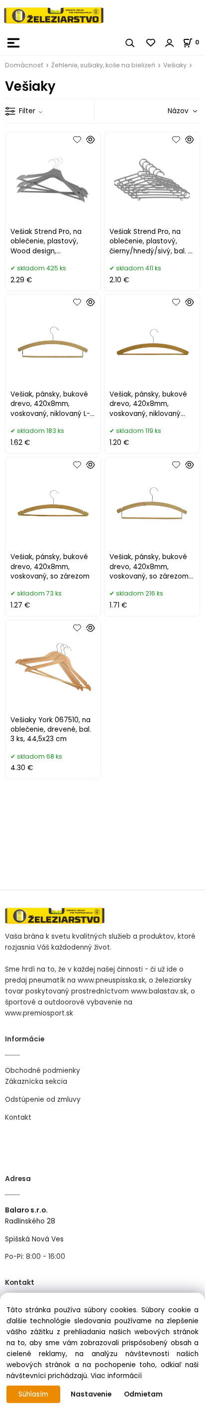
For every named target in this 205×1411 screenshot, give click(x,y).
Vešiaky (175, 65)
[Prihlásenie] (170, 43)
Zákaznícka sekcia (36, 1081)
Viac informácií (116, 1376)
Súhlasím (33, 1394)
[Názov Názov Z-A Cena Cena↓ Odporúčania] (168, 111)
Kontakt (18, 1117)
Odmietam (143, 1394)
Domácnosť (24, 65)
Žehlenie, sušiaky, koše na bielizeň (103, 65)
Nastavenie (91, 1394)
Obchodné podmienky (42, 1070)
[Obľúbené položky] (151, 43)
